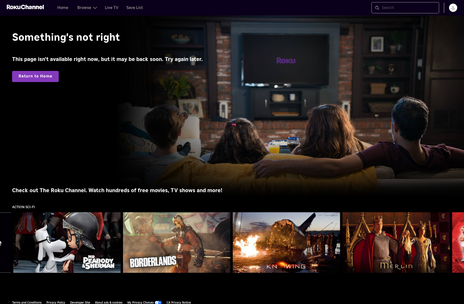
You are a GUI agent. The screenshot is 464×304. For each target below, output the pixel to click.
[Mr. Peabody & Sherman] (67, 242)
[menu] (453, 8)
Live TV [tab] (111, 8)
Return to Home (35, 76)
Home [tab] (62, 8)
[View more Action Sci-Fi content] (458, 242)
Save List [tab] (134, 8)
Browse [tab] (84, 8)
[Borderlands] (176, 242)
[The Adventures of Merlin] (396, 242)
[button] (68, 242)
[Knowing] (286, 242)
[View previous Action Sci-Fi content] (6, 242)
